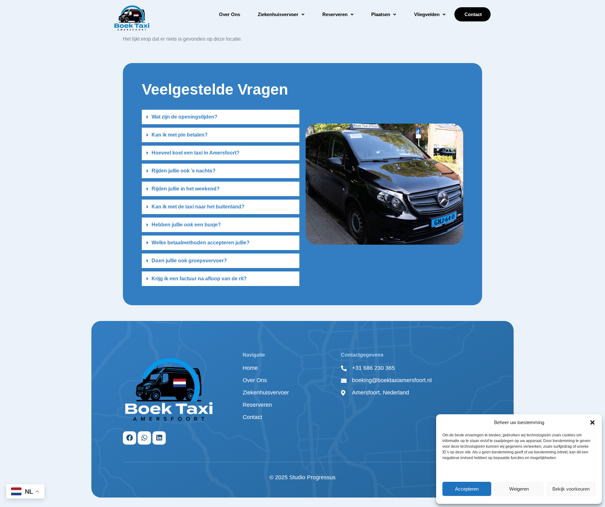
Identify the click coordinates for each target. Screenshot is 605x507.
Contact (472, 14)
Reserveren (335, 14)
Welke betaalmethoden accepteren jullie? (201, 242)
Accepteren (467, 489)
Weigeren (519, 489)
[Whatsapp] (144, 438)
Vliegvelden (427, 14)
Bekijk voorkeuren (571, 489)
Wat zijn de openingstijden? (184, 116)
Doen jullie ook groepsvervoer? (189, 260)
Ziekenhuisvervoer (278, 14)
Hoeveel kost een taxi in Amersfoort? (195, 152)
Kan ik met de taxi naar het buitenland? (198, 206)
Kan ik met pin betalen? (180, 134)
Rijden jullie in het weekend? (186, 188)
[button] (592, 422)
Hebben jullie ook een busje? (186, 224)
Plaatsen (380, 14)
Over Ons (229, 14)
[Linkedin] (159, 438)
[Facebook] (129, 438)
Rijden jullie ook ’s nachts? (184, 170)
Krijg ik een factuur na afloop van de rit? (199, 278)
